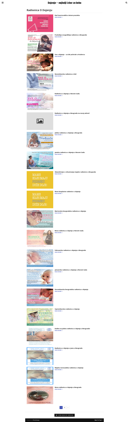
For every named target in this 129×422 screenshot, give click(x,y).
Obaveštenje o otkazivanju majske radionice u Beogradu (75, 172)
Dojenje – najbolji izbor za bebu (64, 3)
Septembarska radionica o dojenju (67, 309)
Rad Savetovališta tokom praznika (67, 15)
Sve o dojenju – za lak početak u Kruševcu (70, 54)
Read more (58, 17)
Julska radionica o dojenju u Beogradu (68, 133)
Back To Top (98, 420)
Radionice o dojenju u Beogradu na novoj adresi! (72, 113)
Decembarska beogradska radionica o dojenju (71, 289)
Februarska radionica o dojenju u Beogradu (70, 250)
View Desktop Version (65, 415)
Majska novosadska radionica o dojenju (69, 368)
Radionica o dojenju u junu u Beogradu (68, 348)
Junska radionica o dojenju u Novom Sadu (70, 152)
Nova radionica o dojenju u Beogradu (68, 387)
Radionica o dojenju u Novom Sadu (67, 94)
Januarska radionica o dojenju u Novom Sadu (71, 270)
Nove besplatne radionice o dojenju (67, 191)
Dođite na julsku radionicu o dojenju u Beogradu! (72, 329)
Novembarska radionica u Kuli (65, 74)
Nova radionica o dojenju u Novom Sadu (69, 231)
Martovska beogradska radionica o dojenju (70, 211)
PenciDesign (36, 420)
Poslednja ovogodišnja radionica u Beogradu (71, 35)
